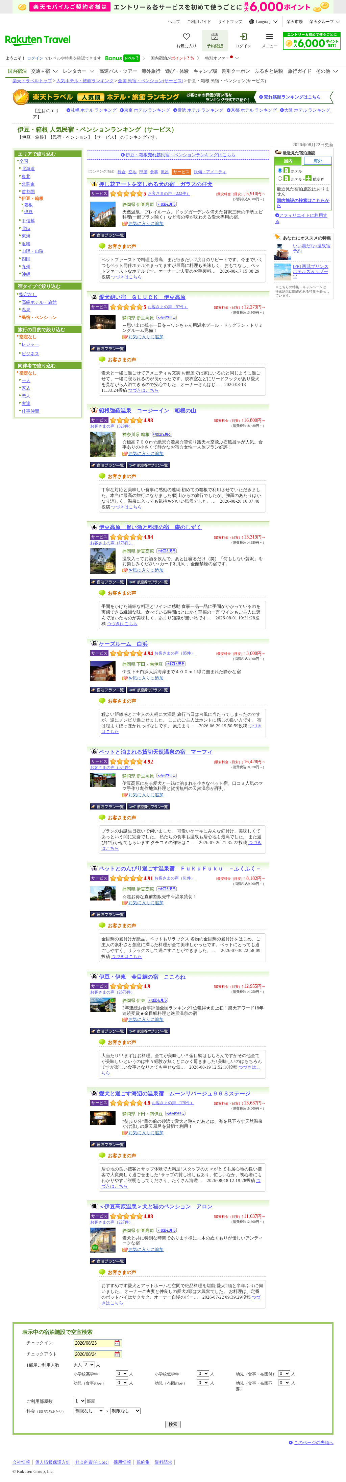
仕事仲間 (30, 411)
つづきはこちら (126, 276)
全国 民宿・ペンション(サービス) (150, 80)
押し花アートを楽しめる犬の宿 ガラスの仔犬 (156, 184)
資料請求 (163, 1462)
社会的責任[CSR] (91, 1462)
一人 (26, 380)
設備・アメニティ (210, 171)
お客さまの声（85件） (174, 653)
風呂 (165, 171)
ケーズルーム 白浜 (123, 644)
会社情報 (21, 1462)
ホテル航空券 (307, 179)
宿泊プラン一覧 (111, 235)
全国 (23, 161)
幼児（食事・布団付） (256, 1374)
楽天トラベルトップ (32, 80)
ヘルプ (174, 21)
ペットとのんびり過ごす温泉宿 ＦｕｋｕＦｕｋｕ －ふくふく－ (180, 868)
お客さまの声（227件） (111, 1222)
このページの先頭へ (313, 1442)
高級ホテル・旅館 (39, 302)
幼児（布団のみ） (171, 1383)
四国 (26, 258)
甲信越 (28, 220)
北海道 (28, 168)
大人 (78, 1365)
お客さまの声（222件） (169, 193)
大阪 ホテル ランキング (307, 110)
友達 (26, 403)
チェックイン (39, 1342)
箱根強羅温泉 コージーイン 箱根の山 (147, 410)
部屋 (143, 171)
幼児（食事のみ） (90, 1383)
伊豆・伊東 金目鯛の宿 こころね (142, 977)
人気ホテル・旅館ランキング (85, 80)
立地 (132, 171)
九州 (26, 266)
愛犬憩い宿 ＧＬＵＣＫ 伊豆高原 (142, 297)
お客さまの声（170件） (173, 1102)
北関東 (28, 184)
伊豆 (28, 211)
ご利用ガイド (199, 21)
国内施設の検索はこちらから (303, 203)
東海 (26, 235)
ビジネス (30, 353)
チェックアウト (41, 1353)
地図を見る (166, 204)
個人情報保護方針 (52, 1462)
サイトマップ (230, 21)
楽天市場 (295, 21)
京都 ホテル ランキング (254, 110)
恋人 (26, 395)
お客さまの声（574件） (111, 767)
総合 (122, 171)
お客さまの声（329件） (111, 426)
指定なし (28, 294)
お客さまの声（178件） (111, 543)
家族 (26, 388)
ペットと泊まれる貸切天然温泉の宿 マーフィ (156, 752)
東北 (26, 176)
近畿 (26, 243)
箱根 (28, 204)
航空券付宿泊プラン (148, 465)
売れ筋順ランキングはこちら (292, 96)
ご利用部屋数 (39, 1401)
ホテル (296, 171)
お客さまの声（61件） (174, 878)
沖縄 (26, 274)
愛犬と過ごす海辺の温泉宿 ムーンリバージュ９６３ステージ (174, 1093)
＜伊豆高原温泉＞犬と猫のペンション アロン (156, 1206)
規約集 (143, 1462)
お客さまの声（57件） (168, 306)
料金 (46, 1411)
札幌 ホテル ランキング (94, 110)
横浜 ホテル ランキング (200, 110)
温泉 (26, 309)
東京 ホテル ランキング (147, 110)
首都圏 (28, 191)
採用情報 (122, 1462)
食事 (154, 171)
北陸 (26, 228)
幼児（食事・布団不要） (254, 1386)
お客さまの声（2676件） (112, 992)
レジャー (30, 344)
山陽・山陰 (33, 251)
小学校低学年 (167, 1374)
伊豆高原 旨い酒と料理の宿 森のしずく (150, 527)
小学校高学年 (86, 1374)
